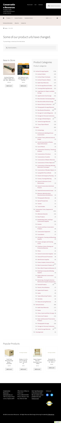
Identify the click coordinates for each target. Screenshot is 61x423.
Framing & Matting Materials (44, 88)
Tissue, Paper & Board (43, 124)
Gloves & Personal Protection (45, 256)
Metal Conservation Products (44, 265)
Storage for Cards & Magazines (45, 113)
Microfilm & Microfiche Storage (45, 101)
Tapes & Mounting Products (44, 296)
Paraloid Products (42, 284)
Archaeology (40, 130)
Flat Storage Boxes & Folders (44, 85)
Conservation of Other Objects (45, 162)
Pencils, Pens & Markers (43, 287)
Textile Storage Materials (43, 121)
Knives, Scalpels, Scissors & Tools (45, 262)
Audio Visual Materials (43, 82)
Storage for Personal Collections (45, 116)
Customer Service (29, 18)
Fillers (39, 251)
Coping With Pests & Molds (44, 173)
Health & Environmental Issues (45, 190)
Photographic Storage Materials (45, 107)
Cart (35, 4)
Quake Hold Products (42, 290)
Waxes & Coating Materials (44, 301)
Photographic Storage (43, 323)
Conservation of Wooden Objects (45, 170)
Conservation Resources (9, 6)
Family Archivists (40, 304)
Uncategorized (39, 332)
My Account (30, 4)
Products (8, 18)
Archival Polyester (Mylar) (44, 80)
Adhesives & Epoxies (42, 214)
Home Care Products (42, 316)
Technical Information (7, 23)
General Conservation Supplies (45, 253)
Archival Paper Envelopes (43, 77)
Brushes (39, 224)
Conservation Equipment (43, 231)
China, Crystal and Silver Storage (45, 313)
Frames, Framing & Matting (44, 178)
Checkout (40, 4)
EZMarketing (51, 414)
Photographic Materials (43, 198)
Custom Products (18, 18)
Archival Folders (41, 74)
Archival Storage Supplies (42, 71)
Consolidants (40, 234)
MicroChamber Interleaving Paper (46, 98)
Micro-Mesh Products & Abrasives (45, 268)
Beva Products (41, 217)
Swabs (39, 293)
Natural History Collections (44, 104)
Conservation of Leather (43, 157)
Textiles (39, 203)
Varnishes (39, 299)
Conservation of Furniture (44, 154)
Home (6, 28)
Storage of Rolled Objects (44, 118)
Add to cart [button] (9, 86)
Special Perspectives (42, 201)
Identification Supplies (43, 259)
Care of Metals (41, 146)
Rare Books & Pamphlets (43, 110)
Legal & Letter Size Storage (44, 96)
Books (37, 127)
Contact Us (23, 23)
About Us (17, 23)
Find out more (35, 398)
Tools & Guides (41, 206)
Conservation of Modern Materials (46, 159)
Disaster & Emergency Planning (45, 175)
